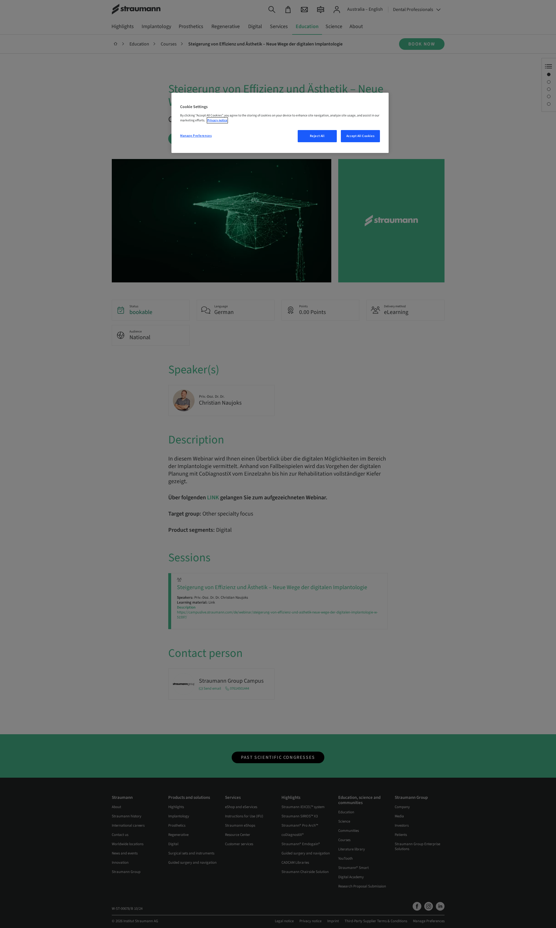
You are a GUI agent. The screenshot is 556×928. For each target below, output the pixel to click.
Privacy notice (217, 120)
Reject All (317, 136)
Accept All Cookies (360, 136)
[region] (280, 123)
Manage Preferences (196, 135)
